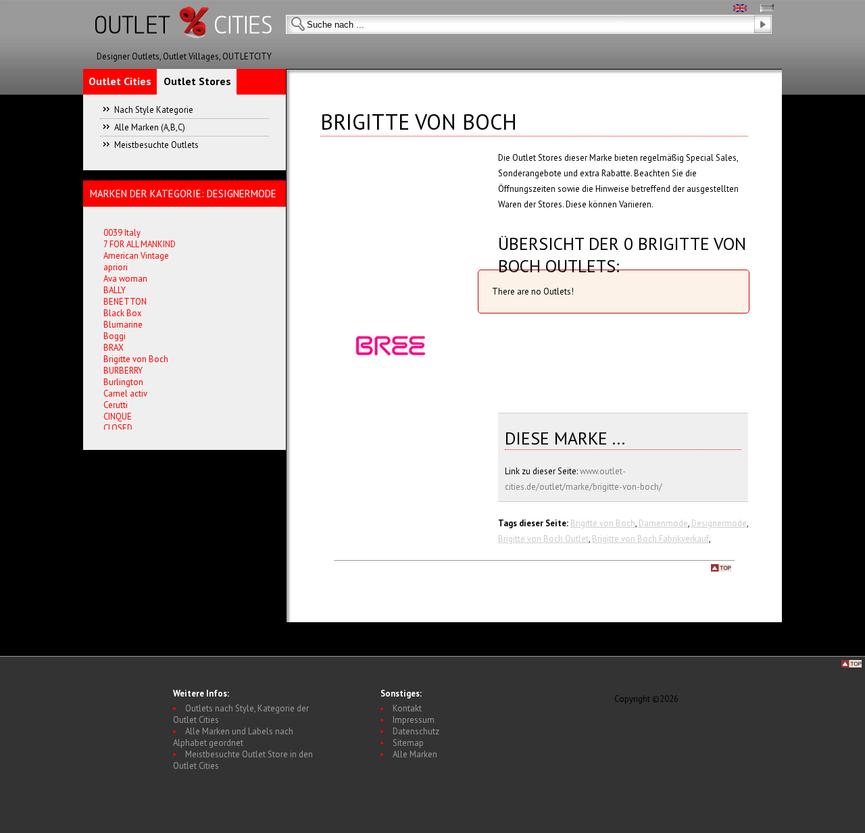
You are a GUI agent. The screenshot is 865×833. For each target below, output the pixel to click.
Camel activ (125, 393)
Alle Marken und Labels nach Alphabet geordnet (233, 737)
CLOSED (117, 428)
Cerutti (115, 405)
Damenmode (663, 523)
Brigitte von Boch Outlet (543, 539)
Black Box (122, 313)
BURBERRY (123, 370)
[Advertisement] (573, 360)
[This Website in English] (740, 9)
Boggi (114, 336)
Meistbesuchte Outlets (156, 145)
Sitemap (408, 743)
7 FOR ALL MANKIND (139, 244)
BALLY (114, 290)
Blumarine (123, 324)
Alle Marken (415, 754)
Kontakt (407, 708)
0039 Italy (122, 232)
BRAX (113, 347)
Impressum (414, 720)
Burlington (123, 382)
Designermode (719, 523)
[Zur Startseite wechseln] (184, 47)
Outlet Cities (120, 81)
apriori (115, 267)
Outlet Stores (197, 81)
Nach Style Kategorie (153, 110)
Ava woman (125, 278)
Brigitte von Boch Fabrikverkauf (650, 539)
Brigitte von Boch (602, 523)
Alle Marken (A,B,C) (149, 127)
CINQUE (117, 416)
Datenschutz (416, 731)
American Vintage (136, 255)
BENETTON (125, 301)
